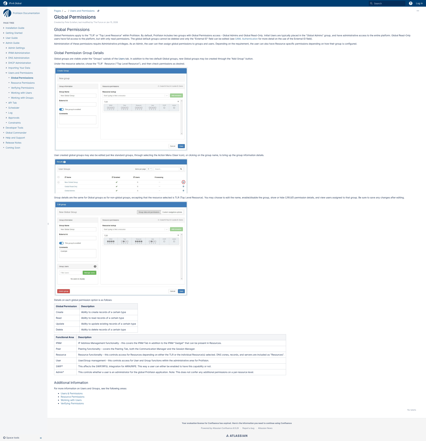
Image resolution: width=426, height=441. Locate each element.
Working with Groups (22, 97)
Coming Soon (13, 147)
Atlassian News (265, 428)
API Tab (12, 102)
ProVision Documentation (26, 13)
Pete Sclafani (71, 22)
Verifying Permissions (22, 87)
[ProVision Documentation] (7, 13)
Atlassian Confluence (222, 428)
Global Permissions (22, 77)
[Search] (371, 3)
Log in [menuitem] (419, 3)
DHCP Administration (19, 62)
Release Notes (13, 142)
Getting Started (14, 32)
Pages (57, 10)
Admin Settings (16, 47)
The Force (98, 22)
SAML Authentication (246, 38)
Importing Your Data (19, 67)
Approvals (13, 117)
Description (88, 306)
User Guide (12, 37)
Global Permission (66, 306)
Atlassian (236, 435)
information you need (253, 423)
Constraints (14, 122)
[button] (410, 3)
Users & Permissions (72, 393)
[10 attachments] (98, 10)
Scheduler (13, 107)
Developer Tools (14, 127)
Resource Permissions (23, 82)
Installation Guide (15, 27)
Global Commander (16, 132)
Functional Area (65, 337)
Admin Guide (12, 42)
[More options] (418, 10)
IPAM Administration (19, 52)
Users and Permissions (20, 72)
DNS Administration (18, 57)
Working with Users (21, 92)
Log (10, 112)
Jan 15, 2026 (112, 22)
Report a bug (248, 428)
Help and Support (15, 137)
